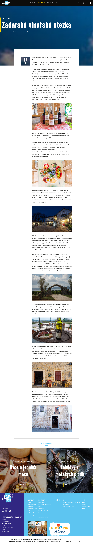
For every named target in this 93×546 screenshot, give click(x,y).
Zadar (29, 502)
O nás (83, 500)
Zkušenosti (41, 3)
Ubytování (66, 504)
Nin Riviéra (30, 506)
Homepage (4, 31)
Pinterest (16, 511)
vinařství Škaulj (53, 88)
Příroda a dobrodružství (44, 504)
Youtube (10, 511)
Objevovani (41, 502)
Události (50, 3)
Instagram (3, 511)
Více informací (22, 485)
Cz (83, 3)
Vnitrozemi (31, 513)
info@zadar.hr (5, 531)
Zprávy (83, 502)
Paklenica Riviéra (32, 508)
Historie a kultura (42, 506)
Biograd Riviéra (32, 504)
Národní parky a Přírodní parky (46, 510)
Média (83, 508)
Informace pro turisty (68, 506)
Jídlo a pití (16, 31)
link (38, 543)
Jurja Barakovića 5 (6, 521)
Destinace (32, 3)
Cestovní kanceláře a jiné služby (71, 502)
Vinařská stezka (23, 31)
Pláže (39, 515)
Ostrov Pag (31, 515)
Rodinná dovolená (43, 517)
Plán (57, 3)
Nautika (40, 513)
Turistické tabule (86, 506)
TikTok (6, 511)
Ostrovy (30, 510)
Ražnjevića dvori (65, 193)
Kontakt (84, 504)
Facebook (13, 511)
